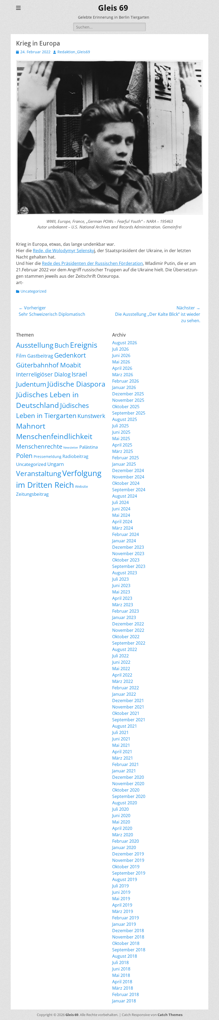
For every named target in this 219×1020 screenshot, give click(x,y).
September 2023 (128, 566)
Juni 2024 (121, 509)
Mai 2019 (121, 899)
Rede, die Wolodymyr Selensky (63, 250)
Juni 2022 (121, 662)
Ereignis (83, 345)
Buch (61, 345)
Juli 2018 (120, 962)
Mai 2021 (121, 745)
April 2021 (122, 752)
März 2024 (122, 528)
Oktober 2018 (125, 943)
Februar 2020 (125, 841)
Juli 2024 (120, 502)
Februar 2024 (125, 534)
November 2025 (128, 400)
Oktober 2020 (125, 790)
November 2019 (128, 860)
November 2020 (128, 783)
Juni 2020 (121, 815)
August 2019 (124, 879)
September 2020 (128, 796)
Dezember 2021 (128, 700)
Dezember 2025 (128, 394)
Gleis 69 (113, 8)
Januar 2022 (124, 694)
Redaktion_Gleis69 (73, 51)
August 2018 (124, 956)
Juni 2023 (121, 585)
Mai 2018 (121, 975)
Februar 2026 (125, 381)
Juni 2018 (121, 969)
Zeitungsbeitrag (32, 494)
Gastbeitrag (40, 356)
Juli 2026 (120, 349)
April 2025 (122, 445)
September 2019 (128, 873)
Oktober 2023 (125, 560)
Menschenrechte (39, 446)
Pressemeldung (47, 456)
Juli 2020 (120, 809)
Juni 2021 (121, 739)
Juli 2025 (120, 426)
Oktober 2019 (125, 867)
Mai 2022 (121, 668)
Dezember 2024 (128, 470)
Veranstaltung (38, 473)
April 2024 (122, 522)
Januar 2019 (124, 924)
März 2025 (122, 451)
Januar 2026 (124, 387)
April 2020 (122, 828)
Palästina (88, 447)
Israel (79, 374)
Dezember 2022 (128, 624)
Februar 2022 (125, 688)
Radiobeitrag (75, 456)
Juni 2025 (121, 432)
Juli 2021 (120, 732)
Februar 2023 (125, 611)
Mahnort (30, 426)
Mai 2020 (121, 822)
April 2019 (122, 905)
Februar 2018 (125, 994)
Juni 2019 (121, 892)
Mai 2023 (121, 592)
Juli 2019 (120, 886)
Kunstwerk (91, 416)
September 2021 (128, 720)
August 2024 (124, 496)
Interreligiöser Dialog (43, 374)
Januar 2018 (124, 1001)
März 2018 (122, 988)
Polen (24, 455)
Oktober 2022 (125, 637)
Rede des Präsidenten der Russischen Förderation (92, 263)
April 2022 (122, 675)
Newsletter (70, 447)
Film (21, 355)
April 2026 (122, 368)
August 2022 (124, 649)
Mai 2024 (121, 515)
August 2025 (124, 419)
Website (81, 486)
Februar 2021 (125, 764)
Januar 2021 (124, 771)
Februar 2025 (125, 458)
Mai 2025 (121, 438)
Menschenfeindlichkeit (54, 436)
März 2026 (122, 375)
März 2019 (122, 911)
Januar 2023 (124, 617)
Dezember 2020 (128, 777)
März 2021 (122, 758)
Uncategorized (33, 291)
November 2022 (128, 630)
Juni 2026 (121, 355)
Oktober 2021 (125, 713)
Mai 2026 (121, 362)
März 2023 (122, 605)
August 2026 (124, 343)
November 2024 (128, 477)
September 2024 (128, 490)
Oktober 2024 (125, 483)
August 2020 (124, 803)
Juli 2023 (120, 579)
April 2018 (122, 982)
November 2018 (128, 937)
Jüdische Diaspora (76, 384)
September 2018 (128, 950)
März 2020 (122, 835)
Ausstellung (34, 345)
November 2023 (128, 553)
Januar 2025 (124, 464)
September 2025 (128, 413)
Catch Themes (170, 1014)
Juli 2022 (120, 656)
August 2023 (124, 573)
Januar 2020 (124, 847)
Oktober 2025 (125, 406)
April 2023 (122, 598)
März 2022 (122, 681)
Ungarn (55, 464)
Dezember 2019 (128, 854)
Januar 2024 (124, 541)
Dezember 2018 (128, 930)
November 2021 (128, 707)
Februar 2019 (125, 918)
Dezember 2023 (128, 547)
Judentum (31, 384)
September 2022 (128, 643)
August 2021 (124, 726)
